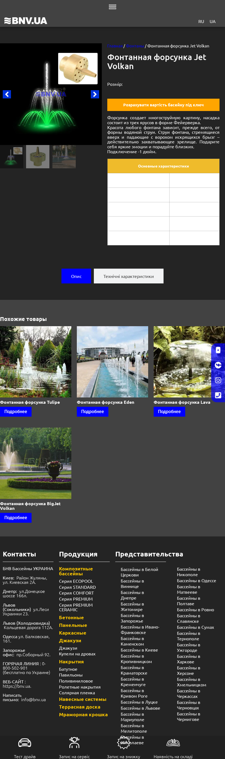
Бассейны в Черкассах (188, 693)
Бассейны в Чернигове (188, 716)
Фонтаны (135, 45)
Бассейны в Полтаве (188, 600)
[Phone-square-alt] (218, 395)
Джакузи (70, 640)
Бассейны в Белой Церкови (139, 571)
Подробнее (15, 411)
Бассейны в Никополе (188, 571)
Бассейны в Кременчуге (133, 681)
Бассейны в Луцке (139, 701)
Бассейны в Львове (140, 707)
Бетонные (71, 617)
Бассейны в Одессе (196, 580)
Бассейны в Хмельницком (191, 681)
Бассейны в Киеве (139, 649)
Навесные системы (82, 699)
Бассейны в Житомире (132, 606)
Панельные (73, 625)
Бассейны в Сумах (195, 627)
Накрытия (71, 661)
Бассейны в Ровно (195, 609)
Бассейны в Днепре (132, 594)
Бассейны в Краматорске (134, 669)
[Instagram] (218, 380)
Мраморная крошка (83, 714)
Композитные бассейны (76, 570)
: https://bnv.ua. (17, 683)
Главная (115, 45)
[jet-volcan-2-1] (51, 94)
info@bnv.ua (33, 699)
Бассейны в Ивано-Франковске (140, 629)
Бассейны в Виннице (132, 583)
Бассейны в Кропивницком (136, 658)
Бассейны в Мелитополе (134, 728)
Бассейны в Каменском (132, 640)
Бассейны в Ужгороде (188, 647)
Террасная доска (79, 706)
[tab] (76, 276)
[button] (7, 94)
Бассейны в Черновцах (188, 704)
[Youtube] (218, 350)
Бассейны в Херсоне (188, 670)
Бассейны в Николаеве (132, 739)
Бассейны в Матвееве (188, 589)
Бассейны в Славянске (188, 618)
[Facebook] (218, 365)
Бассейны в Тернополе (188, 635)
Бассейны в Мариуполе (132, 716)
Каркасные (72, 632)
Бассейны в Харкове (188, 658)
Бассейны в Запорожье (132, 617)
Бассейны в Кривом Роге (134, 692)
